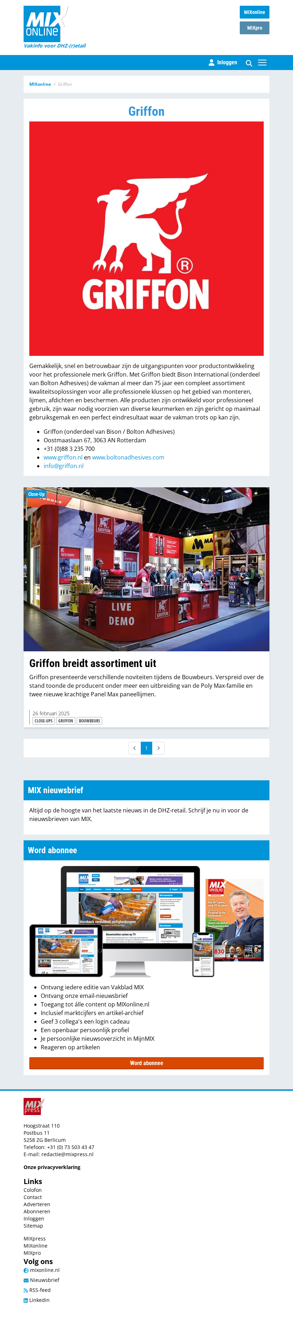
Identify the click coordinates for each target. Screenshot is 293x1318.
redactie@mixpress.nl (67, 1154)
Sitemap (33, 1225)
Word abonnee (146, 1063)
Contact (33, 1197)
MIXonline (254, 12)
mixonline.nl (44, 1270)
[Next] (158, 748)
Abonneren (37, 1211)
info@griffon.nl (64, 466)
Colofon (33, 1190)
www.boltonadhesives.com (128, 457)
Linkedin (39, 1300)
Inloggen (34, 1218)
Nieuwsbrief (44, 1280)
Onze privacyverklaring (52, 1167)
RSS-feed (39, 1290)
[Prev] (134, 748)
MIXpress (35, 1238)
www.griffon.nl (63, 457)
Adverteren (37, 1204)
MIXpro (254, 28)
